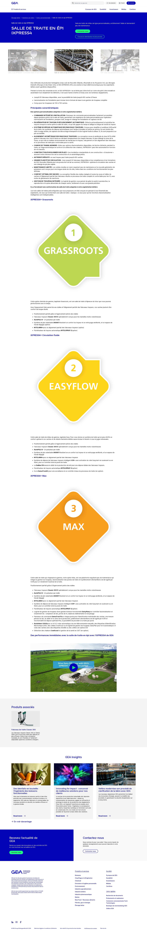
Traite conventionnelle (43, 18)
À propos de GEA (111, 875)
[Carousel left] (51, 62)
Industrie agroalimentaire (83, 889)
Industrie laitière (80, 892)
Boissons (78, 875)
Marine (77, 897)
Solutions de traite (28, 18)
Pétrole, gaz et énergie (82, 902)
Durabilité (109, 878)
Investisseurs (110, 881)
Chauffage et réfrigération (83, 878)
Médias (108, 883)
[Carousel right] (96, 62)
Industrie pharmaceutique (83, 894)
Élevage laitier (15, 18)
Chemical (78, 881)
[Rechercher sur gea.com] (73, 3)
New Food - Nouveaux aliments (85, 900)
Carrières (109, 886)
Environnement (80, 886)
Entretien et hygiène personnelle (85, 883)
